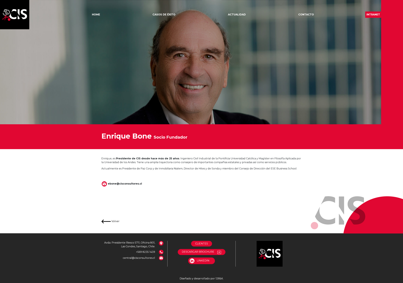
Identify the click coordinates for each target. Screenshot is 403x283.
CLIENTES (201, 243)
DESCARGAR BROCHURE (198, 251)
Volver (115, 221)
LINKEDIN (203, 260)
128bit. (220, 278)
